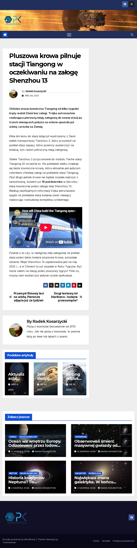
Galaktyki (80, 473)
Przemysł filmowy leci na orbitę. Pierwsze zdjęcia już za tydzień (29, 297)
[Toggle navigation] (69, 34)
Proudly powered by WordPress (19, 539)
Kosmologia (95, 473)
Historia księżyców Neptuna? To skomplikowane (26, 481)
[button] (132, 34)
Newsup (50, 539)
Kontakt (106, 540)
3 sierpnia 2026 (20, 488)
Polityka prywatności (123, 540)
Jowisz (12, 437)
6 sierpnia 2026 (20, 451)
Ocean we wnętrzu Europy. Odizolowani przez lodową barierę (34, 445)
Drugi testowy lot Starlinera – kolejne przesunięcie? (64, 297)
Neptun (13, 473)
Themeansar (9, 542)
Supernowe (81, 437)
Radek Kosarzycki (36, 91)
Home (96, 540)
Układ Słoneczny (28, 437)
